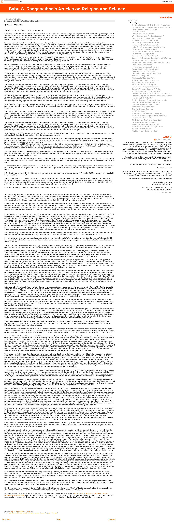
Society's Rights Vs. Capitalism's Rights (146, 89)
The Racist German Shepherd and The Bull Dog (149, 116)
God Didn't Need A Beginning (142, 109)
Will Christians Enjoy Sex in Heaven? (145, 80)
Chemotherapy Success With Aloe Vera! (146, 73)
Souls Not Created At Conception (144, 85)
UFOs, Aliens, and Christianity (143, 34)
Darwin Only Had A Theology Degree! (145, 69)
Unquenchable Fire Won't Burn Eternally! (146, 38)
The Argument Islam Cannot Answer (145, 40)
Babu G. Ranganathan (164, 140)
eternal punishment (33, 513)
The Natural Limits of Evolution (143, 107)
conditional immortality (21, 513)
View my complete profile (163, 192)
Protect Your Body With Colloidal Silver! (146, 45)
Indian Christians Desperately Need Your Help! (149, 47)
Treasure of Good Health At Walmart (145, 56)
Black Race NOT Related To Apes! (144, 49)
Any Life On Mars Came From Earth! (145, 131)
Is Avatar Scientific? (139, 31)
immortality (51, 513)
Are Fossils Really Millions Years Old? (146, 124)
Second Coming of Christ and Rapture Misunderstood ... (152, 27)
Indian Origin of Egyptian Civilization (145, 87)
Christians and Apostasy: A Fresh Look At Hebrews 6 (151, 93)
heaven (42, 513)
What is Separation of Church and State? (146, 91)
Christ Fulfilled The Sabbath (142, 65)
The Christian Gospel (139, 111)
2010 (132, 20)
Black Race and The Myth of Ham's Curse (147, 120)
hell (46, 513)
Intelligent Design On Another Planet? (145, 104)
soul (56, 513)
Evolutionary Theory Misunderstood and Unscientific (150, 62)
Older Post (111, 519)
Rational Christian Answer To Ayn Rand (146, 102)
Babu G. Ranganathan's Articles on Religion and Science (67, 8)
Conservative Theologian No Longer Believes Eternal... (151, 58)
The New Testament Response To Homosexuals (149, 100)
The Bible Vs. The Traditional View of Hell (147, 113)
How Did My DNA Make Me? (142, 98)
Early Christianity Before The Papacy (145, 60)
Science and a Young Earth (142, 118)
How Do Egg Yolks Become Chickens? (146, 43)
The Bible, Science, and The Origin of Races (148, 126)
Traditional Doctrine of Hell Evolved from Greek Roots (151, 25)
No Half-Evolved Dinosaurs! (142, 129)
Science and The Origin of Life (143, 54)
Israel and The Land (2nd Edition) (144, 71)
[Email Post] (32, 511)
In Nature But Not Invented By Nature (145, 67)
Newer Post (6, 519)
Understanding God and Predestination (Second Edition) (152, 96)
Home (59, 519)
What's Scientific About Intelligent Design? (147, 51)
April (134, 23)
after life (11, 513)
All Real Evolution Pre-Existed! (143, 82)
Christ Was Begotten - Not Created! (144, 29)
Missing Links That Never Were (143, 78)
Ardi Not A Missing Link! (140, 76)
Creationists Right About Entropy (143, 122)
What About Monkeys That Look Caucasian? (148, 36)
